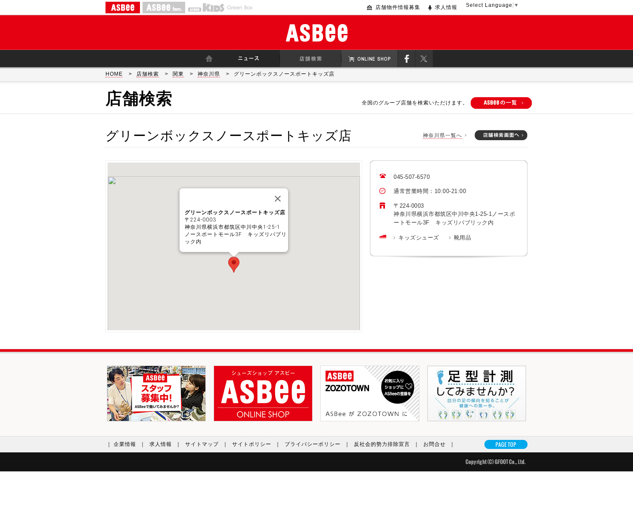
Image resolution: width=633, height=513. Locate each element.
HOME (114, 74)
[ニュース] (248, 58)
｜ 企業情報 (126, 444)
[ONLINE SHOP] (369, 58)
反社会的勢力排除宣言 (386, 444)
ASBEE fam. (164, 7)
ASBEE (123, 7)
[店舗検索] (310, 58)
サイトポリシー (256, 444)
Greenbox (240, 7)
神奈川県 (209, 74)
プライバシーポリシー (317, 444)
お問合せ (439, 444)
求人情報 (446, 7)
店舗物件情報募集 (397, 7)
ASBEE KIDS (206, 7)
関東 (178, 74)
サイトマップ (206, 444)
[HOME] (208, 58)
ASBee (317, 33)
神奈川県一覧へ (442, 135)
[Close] (277, 198)
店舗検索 (148, 74)
